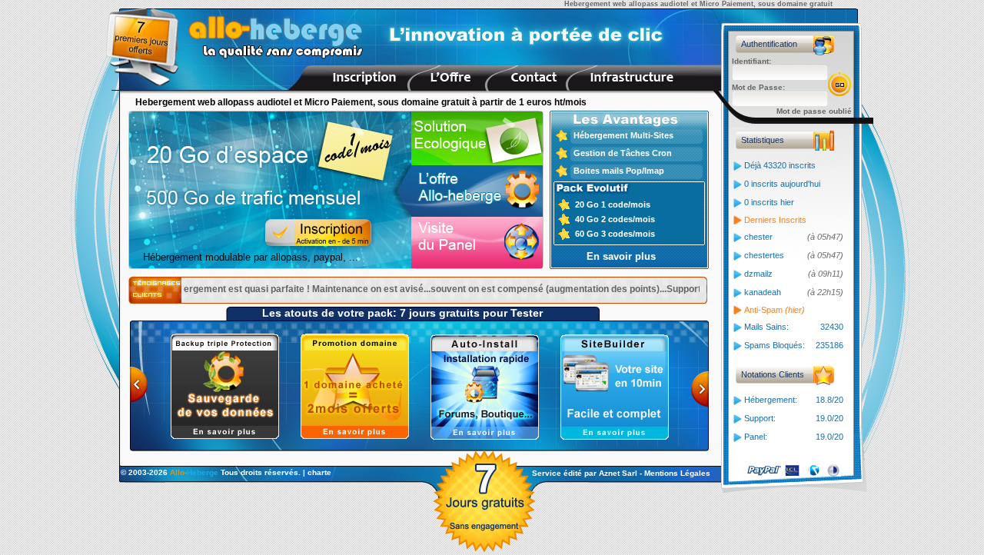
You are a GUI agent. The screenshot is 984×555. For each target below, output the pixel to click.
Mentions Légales (677, 473)
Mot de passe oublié (814, 111)
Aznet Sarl (618, 473)
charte (319, 472)
